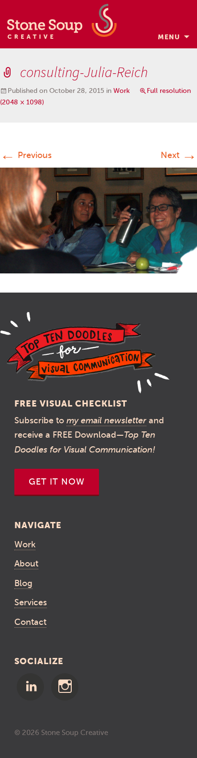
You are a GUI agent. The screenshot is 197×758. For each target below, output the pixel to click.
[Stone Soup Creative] (62, 24)
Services (30, 602)
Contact (30, 622)
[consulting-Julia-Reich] (98, 220)
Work (121, 91)
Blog (23, 583)
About (26, 563)
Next (179, 155)
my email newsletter (106, 420)
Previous (26, 155)
